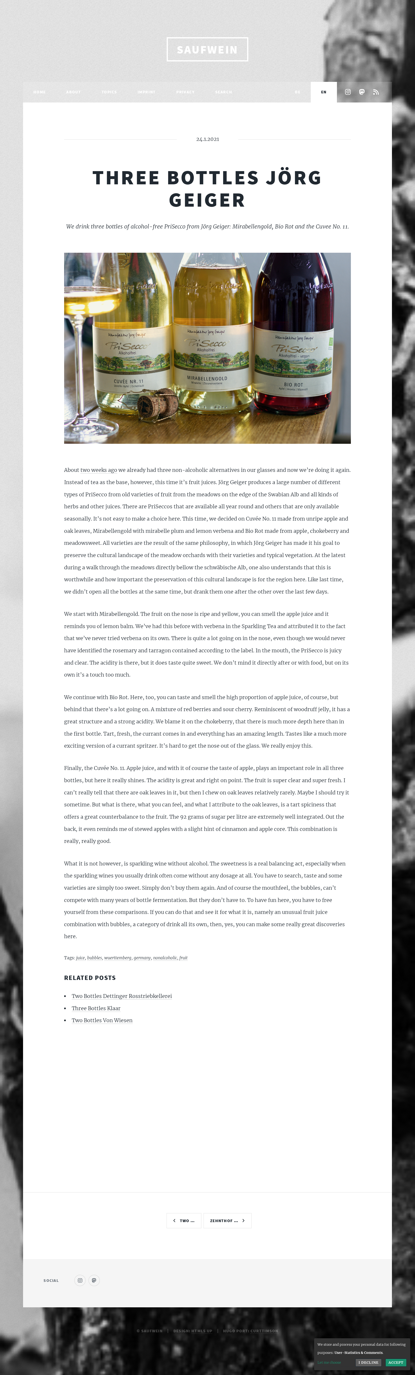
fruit (183, 958)
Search (223, 92)
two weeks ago (98, 470)
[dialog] (362, 1354)
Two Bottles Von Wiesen (102, 1020)
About (73, 92)
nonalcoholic (165, 958)
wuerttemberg (117, 958)
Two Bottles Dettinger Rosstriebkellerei (122, 996)
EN (324, 92)
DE (297, 92)
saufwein (207, 49)
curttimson (264, 1330)
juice (80, 958)
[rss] (376, 92)
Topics (109, 92)
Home (39, 92)
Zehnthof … (224, 1220)
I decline (368, 1362)
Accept (396, 1362)
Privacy (185, 92)
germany (142, 958)
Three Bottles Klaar (96, 1008)
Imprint (147, 92)
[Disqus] (207, 1097)
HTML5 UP (201, 1330)
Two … (187, 1220)
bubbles (94, 958)
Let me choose (329, 1362)
